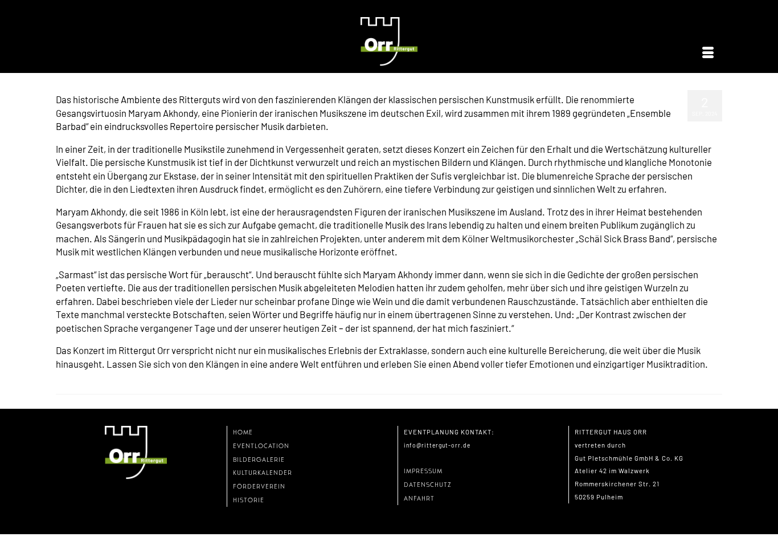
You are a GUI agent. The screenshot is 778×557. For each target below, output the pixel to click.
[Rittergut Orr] (389, 42)
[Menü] (708, 53)
